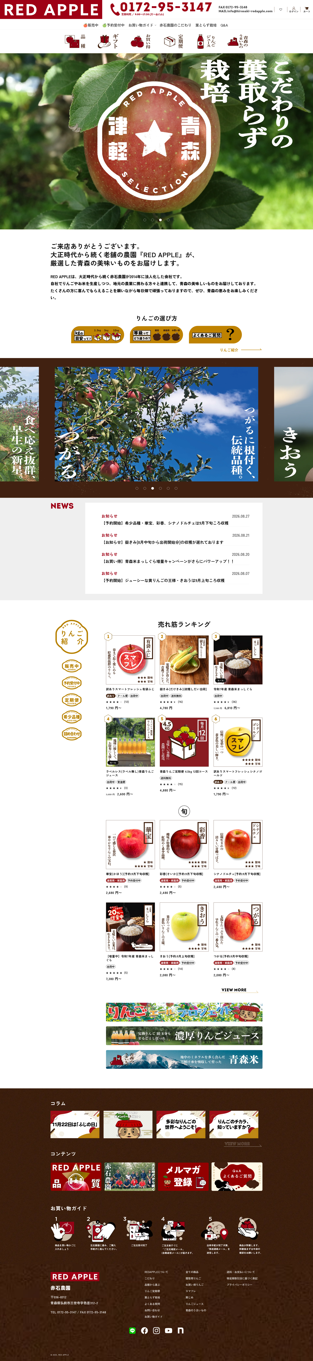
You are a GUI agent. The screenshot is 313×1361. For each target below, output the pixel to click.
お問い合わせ (152, 1310)
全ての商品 (192, 1272)
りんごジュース (195, 1304)
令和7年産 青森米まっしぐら (233, 689)
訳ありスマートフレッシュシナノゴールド (238, 773)
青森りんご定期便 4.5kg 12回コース (184, 771)
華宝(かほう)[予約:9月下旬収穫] (127, 874)
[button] (142, 25)
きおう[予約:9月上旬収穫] (177, 956)
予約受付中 (134, 880)
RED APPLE (63, 1354)
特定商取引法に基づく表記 (242, 1278)
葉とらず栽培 (152, 1297)
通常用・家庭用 (116, 880)
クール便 (122, 696)
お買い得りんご (195, 1284)
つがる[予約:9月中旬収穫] (231, 956)
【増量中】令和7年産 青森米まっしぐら (130, 958)
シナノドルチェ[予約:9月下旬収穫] (237, 874)
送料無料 (176, 696)
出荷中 (134, 696)
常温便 (121, 782)
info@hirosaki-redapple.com (250, 11)
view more (237, 1144)
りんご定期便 (152, 1291)
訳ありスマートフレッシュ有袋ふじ (130, 689)
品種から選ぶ (152, 1284)
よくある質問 (152, 1304)
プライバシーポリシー (239, 1284)
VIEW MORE (234, 990)
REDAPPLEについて (156, 1272)
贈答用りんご (193, 1278)
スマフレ (191, 1291)
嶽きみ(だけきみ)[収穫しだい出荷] (183, 689)
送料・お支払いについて (241, 1272)
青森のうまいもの (196, 1310)
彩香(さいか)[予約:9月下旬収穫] (181, 874)
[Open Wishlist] (281, 9)
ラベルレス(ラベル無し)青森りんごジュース (130, 773)
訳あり (111, 696)
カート (306, 9)
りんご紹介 (229, 349)
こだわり (150, 1278)
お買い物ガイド (153, 1316)
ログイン (293, 9)
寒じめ (189, 1297)
